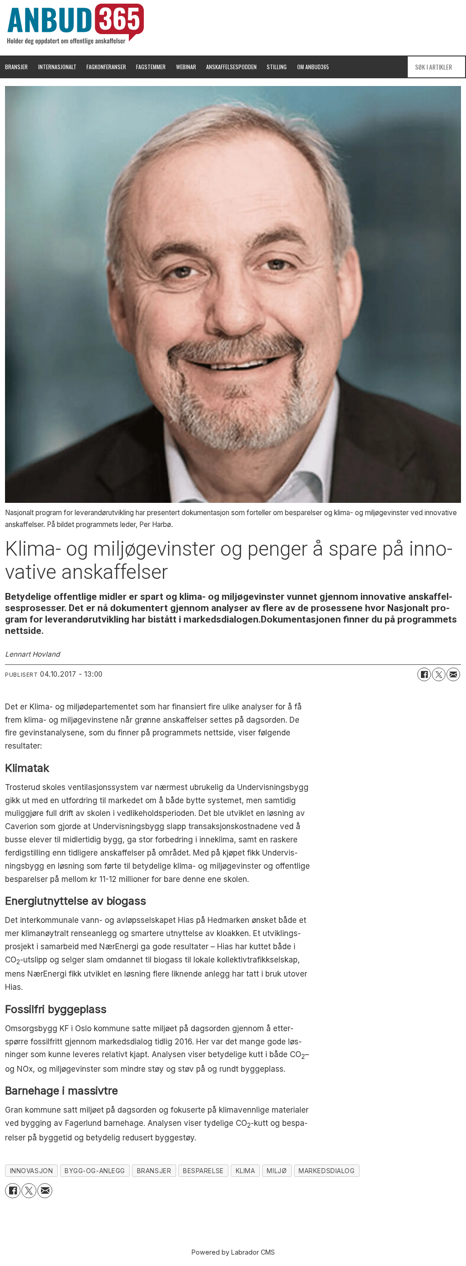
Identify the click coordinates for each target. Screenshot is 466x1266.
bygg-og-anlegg (95, 1171)
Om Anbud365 (313, 67)
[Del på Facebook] (424, 674)
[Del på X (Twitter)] (439, 674)
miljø (277, 1171)
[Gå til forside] (75, 24)
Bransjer (16, 67)
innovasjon (31, 1171)
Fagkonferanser (106, 67)
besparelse (203, 1171)
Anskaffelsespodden (231, 67)
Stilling (277, 67)
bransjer (154, 1171)
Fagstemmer (151, 67)
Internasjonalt (57, 67)
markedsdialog (327, 1171)
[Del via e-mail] (453, 674)
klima (245, 1171)
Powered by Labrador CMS (233, 1252)
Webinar (186, 67)
